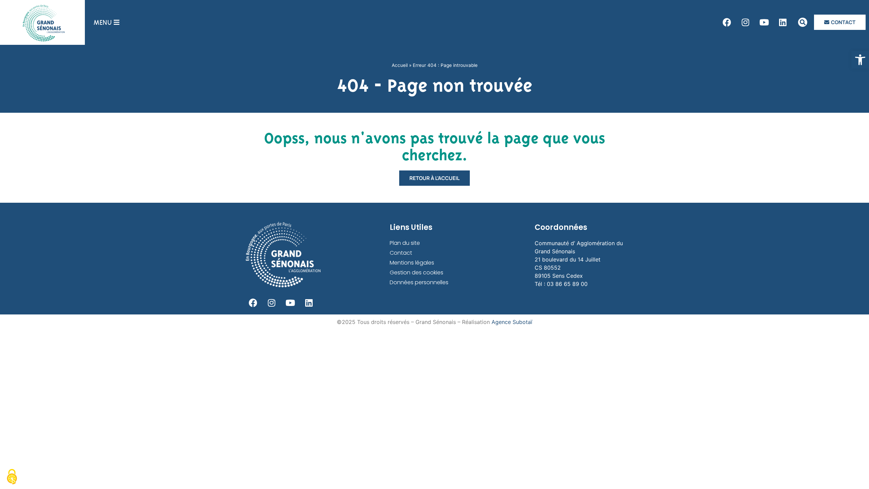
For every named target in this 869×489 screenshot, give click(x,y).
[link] (860, 60)
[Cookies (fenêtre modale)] (12, 477)
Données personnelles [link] (419, 282)
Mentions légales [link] (412, 263)
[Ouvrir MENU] (116, 22)
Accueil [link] (400, 65)
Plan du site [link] (405, 243)
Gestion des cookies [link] (416, 272)
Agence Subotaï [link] (512, 322)
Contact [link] (401, 253)
